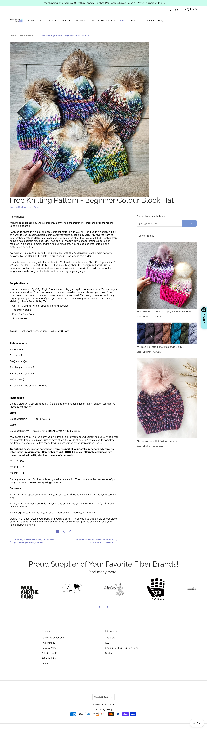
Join (189, 223)
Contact (46, 663)
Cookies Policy (49, 648)
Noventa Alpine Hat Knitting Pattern (157, 441)
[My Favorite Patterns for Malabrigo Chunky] (167, 333)
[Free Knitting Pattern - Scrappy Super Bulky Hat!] (167, 275)
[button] (57, 531)
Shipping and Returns (52, 653)
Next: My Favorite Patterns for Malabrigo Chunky (95, 541)
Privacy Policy (48, 642)
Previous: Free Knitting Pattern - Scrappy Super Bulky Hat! (34, 541)
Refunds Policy (49, 658)
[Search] (169, 9)
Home (13, 35)
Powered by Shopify (103, 710)
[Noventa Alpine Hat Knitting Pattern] (167, 398)
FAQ (107, 642)
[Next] (107, 607)
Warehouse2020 (100, 704)
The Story (110, 637)
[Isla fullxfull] (30, 589)
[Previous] (99, 607)
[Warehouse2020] (16, 21)
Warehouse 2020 (28, 35)
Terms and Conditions (53, 637)
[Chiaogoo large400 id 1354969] (114, 589)
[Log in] (187, 9)
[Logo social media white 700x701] (72, 589)
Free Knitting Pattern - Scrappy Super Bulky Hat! (164, 311)
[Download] (155, 589)
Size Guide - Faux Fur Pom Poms (121, 648)
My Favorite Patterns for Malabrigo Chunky (160, 346)
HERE (98, 237)
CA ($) (194, 9)
